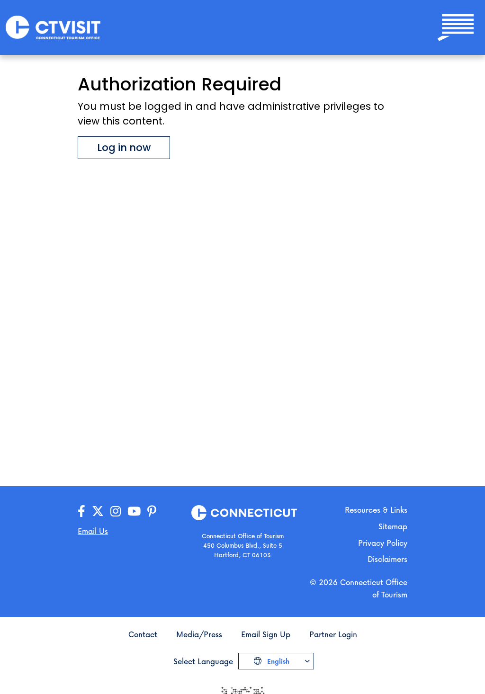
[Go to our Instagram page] (115, 511)
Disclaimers (387, 559)
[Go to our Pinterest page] (151, 511)
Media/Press (199, 634)
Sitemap (392, 526)
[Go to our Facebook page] (81, 511)
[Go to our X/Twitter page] (98, 511)
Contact (142, 634)
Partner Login (333, 634)
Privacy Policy (382, 543)
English (277, 661)
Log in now (124, 147)
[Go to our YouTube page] (134, 511)
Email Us (93, 531)
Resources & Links (376, 510)
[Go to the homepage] (53, 27)
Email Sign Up (265, 634)
